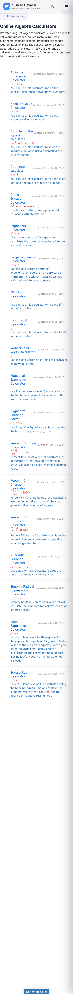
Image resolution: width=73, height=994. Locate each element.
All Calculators (15, 16)
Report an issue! (36, 991)
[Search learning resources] (52, 7)
